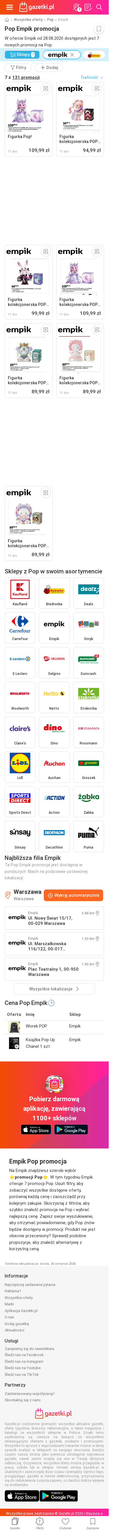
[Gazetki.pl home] (37, 7)
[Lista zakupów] (87, 7)
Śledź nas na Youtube (23, 1368)
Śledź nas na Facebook (24, 1355)
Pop (50, 20)
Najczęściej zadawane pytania (30, 1284)
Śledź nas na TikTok (22, 1374)
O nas (9, 1317)
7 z (22, 77)
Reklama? (13, 1291)
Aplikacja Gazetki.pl (21, 1311)
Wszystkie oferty (28, 20)
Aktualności (14, 1330)
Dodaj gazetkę (17, 1324)
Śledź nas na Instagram (24, 1361)
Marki (9, 1304)
